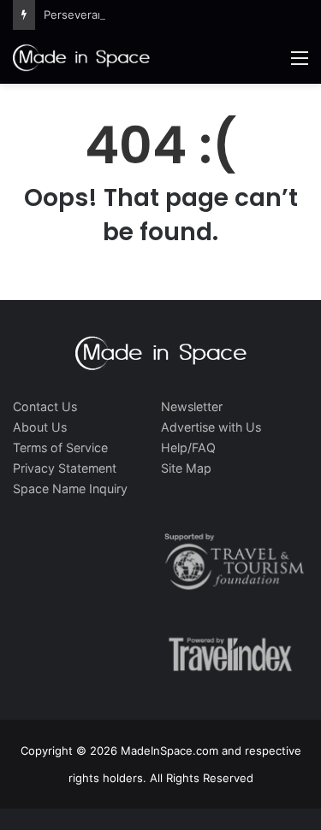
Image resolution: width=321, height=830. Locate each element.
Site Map (186, 468)
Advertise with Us (211, 427)
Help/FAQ (188, 447)
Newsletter (192, 406)
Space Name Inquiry (70, 488)
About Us (40, 427)
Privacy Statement (64, 468)
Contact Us (45, 406)
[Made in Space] (81, 57)
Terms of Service (60, 447)
